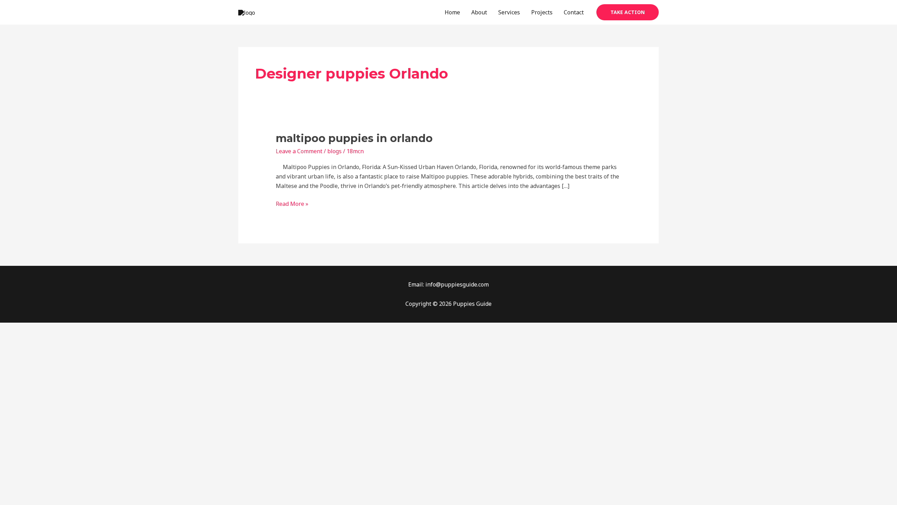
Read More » (292, 203)
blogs (334, 151)
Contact (574, 12)
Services (509, 12)
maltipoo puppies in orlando (354, 138)
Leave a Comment (299, 151)
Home (452, 12)
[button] (627, 12)
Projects (542, 12)
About (479, 12)
